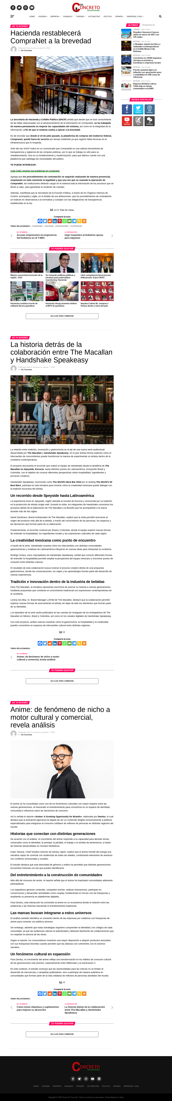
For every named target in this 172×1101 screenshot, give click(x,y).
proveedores (62, 226)
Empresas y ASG (134, 16)
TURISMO (80, 16)
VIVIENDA (42, 16)
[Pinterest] (59, 221)
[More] (84, 221)
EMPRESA (54, 16)
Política (108, 16)
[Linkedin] (55, 221)
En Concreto (26, 50)
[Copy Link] (79, 221)
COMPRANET (38, 226)
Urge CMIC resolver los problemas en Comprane (35, 171)
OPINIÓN (119, 16)
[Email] (69, 221)
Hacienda (49, 226)
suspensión (76, 226)
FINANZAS (67, 16)
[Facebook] (40, 221)
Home (32, 16)
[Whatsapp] (64, 221)
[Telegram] (74, 221)
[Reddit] (50, 221)
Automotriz (94, 16)
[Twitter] (45, 221)
